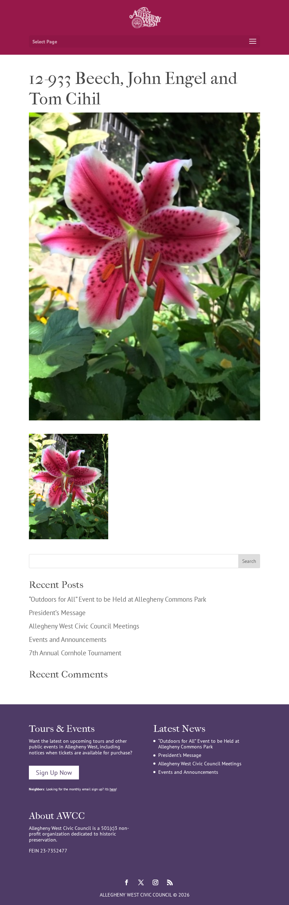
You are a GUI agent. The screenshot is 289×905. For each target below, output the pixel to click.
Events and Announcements (67, 639)
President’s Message (57, 612)
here (113, 789)
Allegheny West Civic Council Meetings (84, 626)
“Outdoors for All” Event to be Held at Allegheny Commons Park (117, 599)
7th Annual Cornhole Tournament (75, 653)
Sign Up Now (54, 773)
